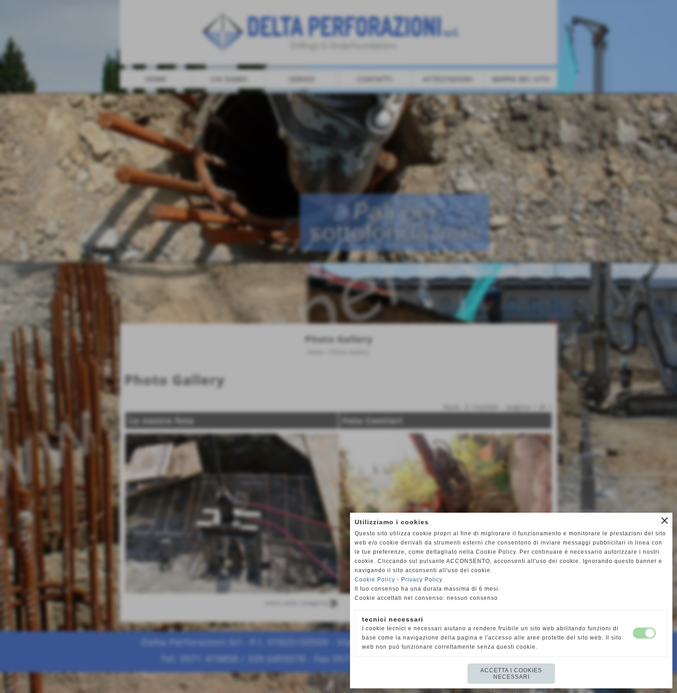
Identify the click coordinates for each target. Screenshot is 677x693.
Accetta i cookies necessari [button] (511, 673)
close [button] (664, 520)
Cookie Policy (375, 579)
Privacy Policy (422, 579)
